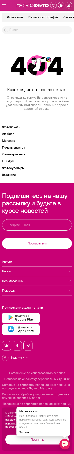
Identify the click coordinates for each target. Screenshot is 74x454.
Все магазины (12, 281)
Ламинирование (13, 154)
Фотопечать (11, 127)
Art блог (8, 134)
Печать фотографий (43, 17)
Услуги (7, 261)
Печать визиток (13, 147)
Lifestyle (8, 161)
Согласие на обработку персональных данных (37, 379)
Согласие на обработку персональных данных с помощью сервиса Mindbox (36, 396)
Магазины (9, 140)
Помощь (8, 290)
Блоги (6, 271)
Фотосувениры (13, 168)
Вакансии (9, 174)
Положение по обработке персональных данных (37, 403)
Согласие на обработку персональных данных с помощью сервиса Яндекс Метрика (36, 386)
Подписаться (37, 243)
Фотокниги (15, 17)
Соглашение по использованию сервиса (37, 373)
